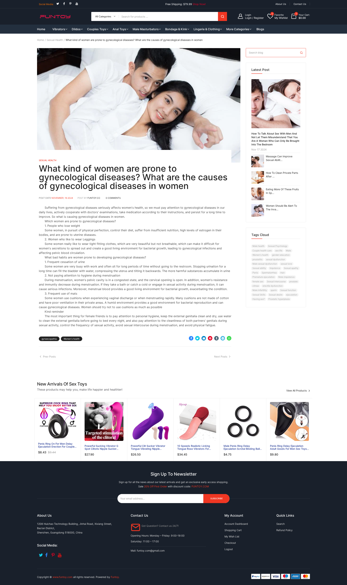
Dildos (76, 29)
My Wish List (231, 536)
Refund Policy (284, 530)
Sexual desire (275, 294)
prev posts (49, 356)
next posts (220, 356)
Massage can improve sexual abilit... (279, 158)
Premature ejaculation (263, 277)
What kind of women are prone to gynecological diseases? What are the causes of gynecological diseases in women (133, 177)
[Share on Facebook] (191, 338)
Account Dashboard (236, 523)
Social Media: (46, 4)
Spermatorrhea (269, 272)
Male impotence (286, 277)
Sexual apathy (291, 268)
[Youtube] (76, 4)
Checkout (230, 542)
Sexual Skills (258, 294)
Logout (228, 549)
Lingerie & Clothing (207, 29)
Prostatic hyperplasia (279, 299)
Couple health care (262, 250)
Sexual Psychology (277, 246)
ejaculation (291, 294)
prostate (293, 281)
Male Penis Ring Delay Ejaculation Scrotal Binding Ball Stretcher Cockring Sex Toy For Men (242, 447)
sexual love (286, 263)
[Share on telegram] (222, 338)
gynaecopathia (49, 338)
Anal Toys (119, 29)
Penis (255, 272)
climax (255, 285)
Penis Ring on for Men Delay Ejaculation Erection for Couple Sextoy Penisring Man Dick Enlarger (56, 445)
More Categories (237, 29)
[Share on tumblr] (216, 338)
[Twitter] (57, 4)
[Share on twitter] (197, 338)
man (282, 272)
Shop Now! (199, 4)
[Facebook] (64, 4)
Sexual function (288, 290)
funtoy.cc (93, 198)
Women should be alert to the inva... (281, 207)
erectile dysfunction (273, 285)
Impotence (275, 268)
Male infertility (259, 290)
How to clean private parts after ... (282, 174)
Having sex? (258, 299)
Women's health (72, 338)
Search (222, 16)
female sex (257, 281)
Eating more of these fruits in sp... (282, 191)
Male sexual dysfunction (264, 263)
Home (40, 39)
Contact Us (300, 4)
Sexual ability (259, 268)
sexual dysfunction (275, 259)
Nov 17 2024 (259, 149)
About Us (280, 4)
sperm (274, 290)
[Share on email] (204, 338)
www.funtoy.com (62, 576)
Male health (258, 246)
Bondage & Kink (176, 29)
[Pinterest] (70, 4)
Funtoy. (115, 576)
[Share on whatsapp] (229, 338)
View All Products (296, 390)
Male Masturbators (146, 29)
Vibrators (58, 29)
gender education (281, 255)
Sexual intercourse (276, 281)
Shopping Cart (233, 530)
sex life (278, 250)
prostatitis (257, 259)
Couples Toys (96, 29)
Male (288, 250)
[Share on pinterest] (210, 338)
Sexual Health (55, 39)
